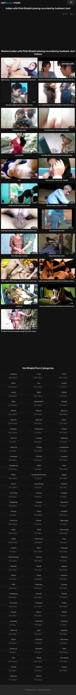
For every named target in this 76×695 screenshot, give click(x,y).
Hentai (38, 520)
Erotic (13, 484)
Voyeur (64, 667)
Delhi (39, 466)
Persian (39, 594)
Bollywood (39, 429)
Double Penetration (39, 475)
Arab (64, 374)
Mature (39, 557)
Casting (39, 438)
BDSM (64, 392)
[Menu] (71, 2)
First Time (13, 493)
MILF (39, 548)
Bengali (64, 401)
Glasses (39, 502)
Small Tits (39, 621)
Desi (64, 466)
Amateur (13, 374)
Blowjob (14, 429)
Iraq (64, 539)
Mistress (64, 557)
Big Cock (64, 411)
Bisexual (39, 420)
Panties (64, 584)
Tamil (64, 649)
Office (13, 575)
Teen (13, 658)
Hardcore (13, 520)
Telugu (39, 658)
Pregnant (38, 603)
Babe (14, 401)
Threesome (64, 658)
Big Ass (39, 411)
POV (13, 584)
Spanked (64, 630)
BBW (39, 392)
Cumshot (64, 456)
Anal (39, 374)
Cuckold (39, 456)
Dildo (14, 475)
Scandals (13, 621)
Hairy (39, 511)
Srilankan (38, 639)
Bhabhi (13, 411)
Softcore (13, 630)
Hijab (14, 530)
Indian (13, 539)
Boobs (64, 429)
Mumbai (14, 566)
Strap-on (13, 649)
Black (64, 420)
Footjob (64, 493)
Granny (13, 511)
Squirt (13, 639)
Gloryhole (64, 502)
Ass (39, 383)
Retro (39, 612)
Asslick (64, 383)
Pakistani (38, 584)
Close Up (13, 447)
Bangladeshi (38, 401)
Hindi (39, 530)
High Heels (64, 520)
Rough (64, 612)
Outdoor (64, 575)
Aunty (13, 392)
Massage (64, 548)
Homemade (64, 530)
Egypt (64, 475)
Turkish (13, 667)
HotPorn (10, 2)
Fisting (38, 493)
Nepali (39, 566)
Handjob (64, 511)
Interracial (39, 539)
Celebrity (64, 438)
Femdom (64, 484)
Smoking (64, 621)
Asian (13, 383)
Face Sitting (38, 484)
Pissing (64, 594)
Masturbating (14, 557)
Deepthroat (13, 466)
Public (64, 603)
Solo (39, 630)
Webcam (13, 676)
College (39, 447)
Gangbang (14, 502)
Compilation (64, 447)
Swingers (39, 649)
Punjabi (13, 612)
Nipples (64, 566)
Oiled (39, 575)
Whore (38, 676)
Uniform (39, 667)
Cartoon (13, 438)
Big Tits (13, 420)
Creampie (13, 456)
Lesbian (14, 548)
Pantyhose (14, 594)
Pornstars (13, 603)
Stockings (64, 639)
